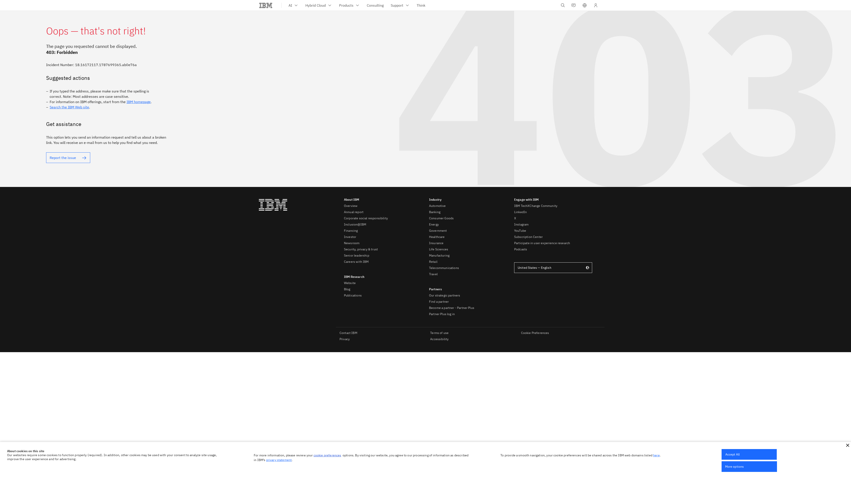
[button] (847, 445)
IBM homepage (139, 102)
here (656, 455)
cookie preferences (327, 455)
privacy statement (279, 460)
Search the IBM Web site (69, 107)
